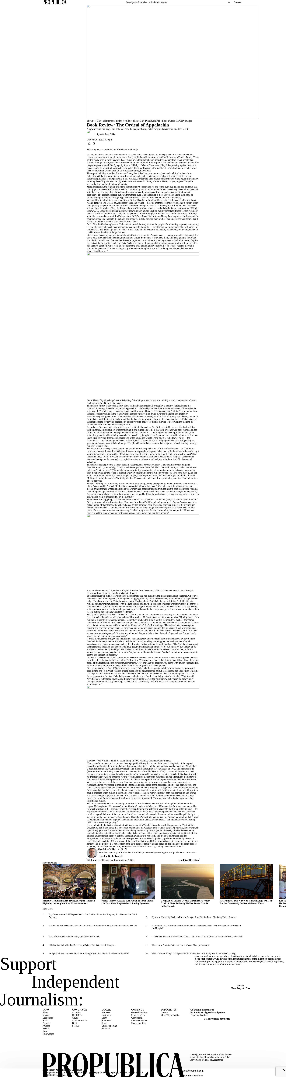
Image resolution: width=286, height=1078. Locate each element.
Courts (75, 1017)
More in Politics (50, 862)
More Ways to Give (240, 988)
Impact (46, 1015)
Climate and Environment (114, 860)
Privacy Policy (224, 1057)
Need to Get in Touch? (111, 856)
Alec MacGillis (107, 134)
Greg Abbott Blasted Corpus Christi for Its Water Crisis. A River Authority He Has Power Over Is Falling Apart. (185, 903)
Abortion (76, 1012)
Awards (46, 1026)
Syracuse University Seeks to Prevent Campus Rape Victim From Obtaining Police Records (194, 917)
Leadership (48, 1017)
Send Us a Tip (138, 1015)
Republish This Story (188, 860)
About (46, 1012)
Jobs (45, 1031)
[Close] (284, 1070)
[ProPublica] (54, 2)
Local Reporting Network (109, 1027)
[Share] (89, 143)
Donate (237, 2)
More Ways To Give (170, 1015)
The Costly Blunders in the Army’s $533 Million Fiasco (74, 936)
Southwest (106, 1020)
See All (75, 1026)
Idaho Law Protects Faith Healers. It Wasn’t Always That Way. (181, 945)
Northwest (106, 1015)
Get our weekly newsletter (217, 1019)
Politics (131, 860)
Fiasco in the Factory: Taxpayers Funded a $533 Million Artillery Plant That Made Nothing (194, 953)
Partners (46, 1023)
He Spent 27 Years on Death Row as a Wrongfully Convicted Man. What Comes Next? (89, 953)
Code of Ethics (197, 1057)
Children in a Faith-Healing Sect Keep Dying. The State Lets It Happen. (82, 945)
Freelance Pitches (139, 1020)
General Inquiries (139, 1012)
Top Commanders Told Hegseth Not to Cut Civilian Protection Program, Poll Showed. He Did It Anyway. (93, 915)
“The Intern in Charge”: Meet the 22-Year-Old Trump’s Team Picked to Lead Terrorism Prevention (197, 936)
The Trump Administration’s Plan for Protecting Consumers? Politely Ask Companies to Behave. (93, 925)
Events (46, 1028)
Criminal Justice (79, 1020)
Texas (104, 1023)
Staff (45, 1020)
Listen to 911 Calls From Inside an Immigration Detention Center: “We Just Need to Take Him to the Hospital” (196, 926)
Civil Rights (77, 1015)
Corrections (136, 1017)
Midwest (106, 1012)
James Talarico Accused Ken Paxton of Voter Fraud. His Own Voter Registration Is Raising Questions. (127, 902)
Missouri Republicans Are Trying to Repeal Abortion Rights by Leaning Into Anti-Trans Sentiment (69, 902)
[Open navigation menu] (229, 2)
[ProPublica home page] (113, 1065)
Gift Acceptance (215, 1059)
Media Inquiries (138, 1023)
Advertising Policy (199, 1059)
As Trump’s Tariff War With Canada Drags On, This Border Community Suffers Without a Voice (246, 902)
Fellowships (48, 1034)
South (104, 1017)
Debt (74, 1023)
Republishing (210, 1057)
